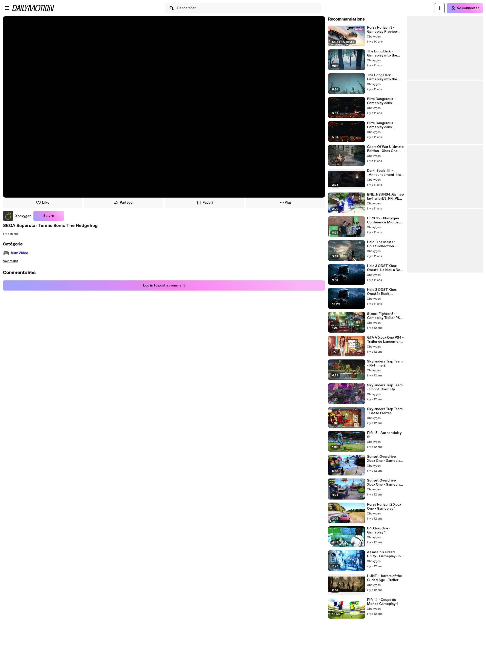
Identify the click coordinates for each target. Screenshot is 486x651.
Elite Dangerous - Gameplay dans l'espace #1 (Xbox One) (385, 125)
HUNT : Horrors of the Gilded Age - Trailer (384, 578)
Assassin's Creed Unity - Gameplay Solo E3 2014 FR (385, 554)
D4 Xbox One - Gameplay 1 (379, 530)
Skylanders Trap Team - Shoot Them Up (385, 387)
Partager (127, 202)
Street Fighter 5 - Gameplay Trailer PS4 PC (384, 316)
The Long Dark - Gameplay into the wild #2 (382, 53)
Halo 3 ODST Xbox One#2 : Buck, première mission (382, 292)
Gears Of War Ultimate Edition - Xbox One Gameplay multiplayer (385, 149)
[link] (17, 216)
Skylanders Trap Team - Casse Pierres (385, 411)
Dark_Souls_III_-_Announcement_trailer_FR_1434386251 (385, 173)
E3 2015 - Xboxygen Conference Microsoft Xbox (385, 220)
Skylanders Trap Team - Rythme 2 (385, 363)
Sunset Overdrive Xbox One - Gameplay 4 (384, 482)
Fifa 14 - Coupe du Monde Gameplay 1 (382, 602)
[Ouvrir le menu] (7, 8)
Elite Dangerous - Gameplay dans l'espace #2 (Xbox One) (381, 101)
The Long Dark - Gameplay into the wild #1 (382, 77)
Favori (207, 202)
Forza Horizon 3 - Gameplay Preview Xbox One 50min (382, 30)
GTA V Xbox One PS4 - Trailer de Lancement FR (385, 340)
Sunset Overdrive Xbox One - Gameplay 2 (384, 459)
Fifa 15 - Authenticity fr (384, 435)
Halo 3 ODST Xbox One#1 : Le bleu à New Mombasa (385, 268)
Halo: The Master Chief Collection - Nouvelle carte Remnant (381, 244)
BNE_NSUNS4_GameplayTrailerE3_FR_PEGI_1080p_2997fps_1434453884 (385, 197)
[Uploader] (440, 8)
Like (45, 202)
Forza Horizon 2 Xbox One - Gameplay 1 (384, 507)
